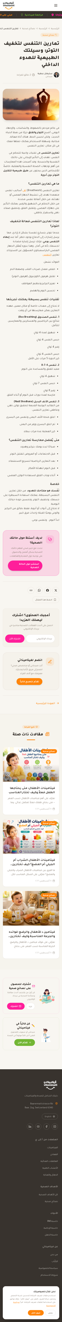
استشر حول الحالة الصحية (29, 565)
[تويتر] (55, 590)
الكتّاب (55, 1261)
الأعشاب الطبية (50, 1167)
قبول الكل (35, 1312)
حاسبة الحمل (51, 1234)
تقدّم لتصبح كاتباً (29, 681)
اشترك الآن (14, 638)
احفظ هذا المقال (43, 599)
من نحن (54, 1254)
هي (24, 190)
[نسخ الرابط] (31, 590)
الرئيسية (55, 28)
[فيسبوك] (47, 590)
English (48, 1116)
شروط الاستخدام (49, 1274)
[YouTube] (38, 1126)
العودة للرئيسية (45, 703)
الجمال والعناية (50, 1174)
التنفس (47, 254)
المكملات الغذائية (49, 1161)
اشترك (14, 1006)
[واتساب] (39, 590)
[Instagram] (55, 1126)
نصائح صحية (28, 28)
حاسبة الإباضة (51, 1227)
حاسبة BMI (52, 1221)
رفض (50, 1312)
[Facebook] (46, 1126)
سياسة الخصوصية (48, 1268)
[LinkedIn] (30, 1126)
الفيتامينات (52, 1147)
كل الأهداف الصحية (48, 1194)
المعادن (54, 1154)
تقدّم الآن (23, 1042)
